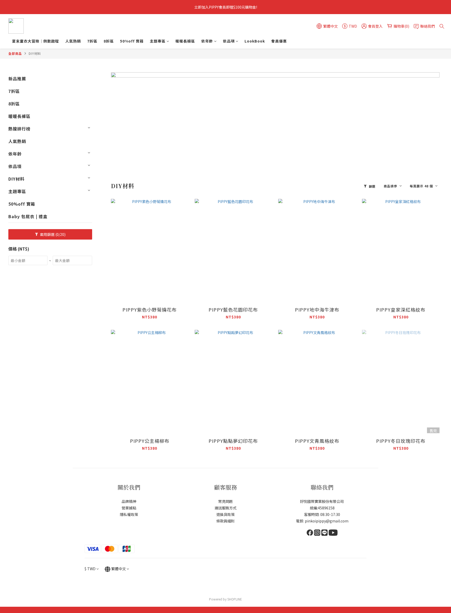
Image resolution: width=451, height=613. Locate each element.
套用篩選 (52, 234)
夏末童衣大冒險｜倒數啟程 (35, 41)
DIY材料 (35, 53)
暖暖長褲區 (185, 41)
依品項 (229, 41)
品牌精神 (129, 501)
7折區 (92, 41)
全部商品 (15, 53)
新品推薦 (17, 78)
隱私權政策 (129, 514)
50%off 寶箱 (132, 41)
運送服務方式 (225, 507)
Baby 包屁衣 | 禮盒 (28, 216)
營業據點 (129, 507)
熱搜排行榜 (19, 129)
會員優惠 (279, 41)
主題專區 (157, 41)
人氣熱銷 (73, 41)
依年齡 (207, 41)
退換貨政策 (225, 514)
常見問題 (225, 501)
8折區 (109, 41)
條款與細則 (225, 520)
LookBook (255, 41)
